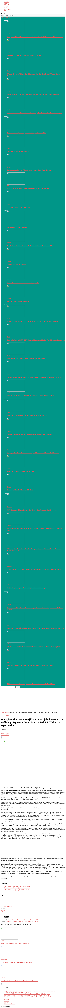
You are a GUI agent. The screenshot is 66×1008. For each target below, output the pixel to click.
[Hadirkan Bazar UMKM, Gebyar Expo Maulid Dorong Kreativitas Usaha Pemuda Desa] (16, 524)
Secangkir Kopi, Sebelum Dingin (18, 301)
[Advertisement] (33, 700)
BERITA (6, 2)
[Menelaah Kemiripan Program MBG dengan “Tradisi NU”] (16, 128)
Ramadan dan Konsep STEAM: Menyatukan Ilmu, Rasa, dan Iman (29, 170)
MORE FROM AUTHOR (23, 925)
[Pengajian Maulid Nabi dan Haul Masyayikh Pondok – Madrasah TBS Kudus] (16, 448)
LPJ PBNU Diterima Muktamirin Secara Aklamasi (24, 55)
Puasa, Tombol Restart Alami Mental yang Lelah (23, 283)
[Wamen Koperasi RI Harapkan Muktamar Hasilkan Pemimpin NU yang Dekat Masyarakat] (16, 69)
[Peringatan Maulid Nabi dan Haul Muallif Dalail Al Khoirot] (16, 411)
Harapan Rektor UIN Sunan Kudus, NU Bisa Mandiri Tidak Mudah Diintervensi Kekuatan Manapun (29, 991)
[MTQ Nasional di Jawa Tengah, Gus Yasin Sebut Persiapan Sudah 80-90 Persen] (16, 505)
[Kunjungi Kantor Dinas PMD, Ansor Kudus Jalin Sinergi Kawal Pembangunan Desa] (16, 623)
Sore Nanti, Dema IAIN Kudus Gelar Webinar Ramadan (19, 981)
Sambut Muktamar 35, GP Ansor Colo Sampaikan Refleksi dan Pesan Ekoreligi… (34, 113)
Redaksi (6, 1002)
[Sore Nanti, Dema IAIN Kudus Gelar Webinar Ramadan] (9, 976)
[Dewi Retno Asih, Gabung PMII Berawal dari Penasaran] (16, 354)
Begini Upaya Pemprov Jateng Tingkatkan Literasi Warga (26, 588)
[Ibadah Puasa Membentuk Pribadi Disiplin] (9, 939)
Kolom (9, 224)
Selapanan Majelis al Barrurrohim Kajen (20, 490)
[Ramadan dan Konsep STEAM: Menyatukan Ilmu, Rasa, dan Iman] (16, 165)
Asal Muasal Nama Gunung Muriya (19, 151)
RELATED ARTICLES (8, 925)
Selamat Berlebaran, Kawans (16, 264)
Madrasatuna (4, 959)
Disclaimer (6, 1001)
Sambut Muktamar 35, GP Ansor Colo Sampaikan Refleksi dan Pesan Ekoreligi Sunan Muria (27, 996)
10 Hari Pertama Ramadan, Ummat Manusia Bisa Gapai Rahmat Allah (31, 684)
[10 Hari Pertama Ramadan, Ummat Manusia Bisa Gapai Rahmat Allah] (16, 679)
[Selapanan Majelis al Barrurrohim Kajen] (16, 485)
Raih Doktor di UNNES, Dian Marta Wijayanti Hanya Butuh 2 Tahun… (31, 396)
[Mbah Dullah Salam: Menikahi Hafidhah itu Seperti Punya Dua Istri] (16, 241)
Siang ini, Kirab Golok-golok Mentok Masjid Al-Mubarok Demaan (29, 434)
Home (2, 712)
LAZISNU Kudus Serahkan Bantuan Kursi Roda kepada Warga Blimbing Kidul (34, 647)
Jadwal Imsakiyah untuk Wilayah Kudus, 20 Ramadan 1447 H (22, 921)
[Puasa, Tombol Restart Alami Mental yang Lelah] (16, 278)
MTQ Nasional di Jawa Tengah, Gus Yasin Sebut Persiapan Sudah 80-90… (32, 510)
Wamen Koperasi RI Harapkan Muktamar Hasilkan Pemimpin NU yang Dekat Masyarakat (27, 994)
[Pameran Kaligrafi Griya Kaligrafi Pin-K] (16, 467)
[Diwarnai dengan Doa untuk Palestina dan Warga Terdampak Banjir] (16, 660)
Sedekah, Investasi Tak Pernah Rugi (19, 207)
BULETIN (6, 10)
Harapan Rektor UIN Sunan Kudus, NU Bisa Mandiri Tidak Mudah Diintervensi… (35, 37)
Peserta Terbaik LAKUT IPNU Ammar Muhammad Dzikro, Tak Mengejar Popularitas (36, 340)
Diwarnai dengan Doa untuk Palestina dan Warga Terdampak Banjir (30, 665)
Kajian (8, 129)
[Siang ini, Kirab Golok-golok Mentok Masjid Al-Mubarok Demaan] (16, 429)
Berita (8, 33)
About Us (6, 999)
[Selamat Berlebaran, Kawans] (16, 259)
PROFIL (6, 6)
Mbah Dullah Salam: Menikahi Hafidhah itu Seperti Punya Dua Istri (30, 246)
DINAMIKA (7, 9)
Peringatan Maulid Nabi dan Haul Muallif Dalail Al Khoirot (27, 416)
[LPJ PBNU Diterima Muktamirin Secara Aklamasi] (16, 51)
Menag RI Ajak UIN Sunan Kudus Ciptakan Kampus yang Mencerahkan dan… (34, 569)
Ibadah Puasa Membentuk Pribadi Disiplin (15, 944)
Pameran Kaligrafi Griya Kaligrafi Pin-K (20, 471)
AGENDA (6, 7)
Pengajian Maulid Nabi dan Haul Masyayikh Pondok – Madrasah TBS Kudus (33, 453)
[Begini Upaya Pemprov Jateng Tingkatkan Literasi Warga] (16, 583)
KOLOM (6, 5)
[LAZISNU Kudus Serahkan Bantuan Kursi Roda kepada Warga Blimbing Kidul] (16, 642)
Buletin (9, 604)
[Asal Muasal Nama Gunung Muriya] (16, 147)
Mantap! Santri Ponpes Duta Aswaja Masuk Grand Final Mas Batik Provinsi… (33, 321)
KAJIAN (6, 3)
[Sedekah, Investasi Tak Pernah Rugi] (16, 202)
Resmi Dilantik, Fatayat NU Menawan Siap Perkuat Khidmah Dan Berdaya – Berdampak (27, 995)
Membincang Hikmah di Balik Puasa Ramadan (16, 962)
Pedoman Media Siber (9, 1004)
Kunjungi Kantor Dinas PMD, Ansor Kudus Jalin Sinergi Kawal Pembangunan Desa (35, 628)
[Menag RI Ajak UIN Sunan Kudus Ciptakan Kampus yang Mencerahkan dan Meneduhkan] (16, 564)
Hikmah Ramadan (8, 906)
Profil (8, 318)
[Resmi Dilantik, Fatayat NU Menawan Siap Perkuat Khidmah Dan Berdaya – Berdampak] (16, 89)
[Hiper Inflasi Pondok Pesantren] (16, 222)
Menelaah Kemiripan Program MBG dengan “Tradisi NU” (26, 133)
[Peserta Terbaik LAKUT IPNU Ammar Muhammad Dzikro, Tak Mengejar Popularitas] (16, 335)
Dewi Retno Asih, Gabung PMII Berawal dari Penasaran (26, 358)
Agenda (9, 412)
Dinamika (9, 507)
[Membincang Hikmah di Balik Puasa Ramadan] (9, 957)
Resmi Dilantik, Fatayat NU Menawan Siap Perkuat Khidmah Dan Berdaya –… (33, 94)
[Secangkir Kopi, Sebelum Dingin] (16, 297)
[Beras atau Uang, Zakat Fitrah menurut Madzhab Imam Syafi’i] (16, 184)
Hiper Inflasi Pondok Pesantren (17, 227)
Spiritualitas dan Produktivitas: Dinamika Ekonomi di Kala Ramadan (25, 919)
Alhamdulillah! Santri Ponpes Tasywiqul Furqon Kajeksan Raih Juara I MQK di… (35, 377)
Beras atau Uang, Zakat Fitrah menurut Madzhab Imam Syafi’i (28, 188)
